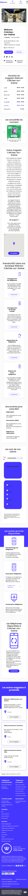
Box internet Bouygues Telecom (21, 802)
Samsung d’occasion (21, 787)
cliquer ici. (19, 894)
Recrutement (5, 818)
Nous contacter (5, 814)
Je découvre (14, 671)
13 (15, 141)
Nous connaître (5, 816)
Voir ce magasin (14, 717)
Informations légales (21, 879)
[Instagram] (10, 57)
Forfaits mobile (7, 799)
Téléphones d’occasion (19, 781)
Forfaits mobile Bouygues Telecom (6, 802)
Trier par (4, 458)
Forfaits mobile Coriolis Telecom (7, 805)
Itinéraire (19, 52)
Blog (24, 865)
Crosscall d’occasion (21, 795)
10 (10, 141)
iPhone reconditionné (7, 784)
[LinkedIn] (12, 57)
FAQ (2, 811)
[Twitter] (7, 57)
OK (25, 892)
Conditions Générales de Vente (9, 881)
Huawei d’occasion (20, 793)
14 (17, 141)
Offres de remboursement (8, 839)
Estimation (20, 3)
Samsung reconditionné (5, 787)
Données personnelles (7, 879)
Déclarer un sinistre (6, 841)
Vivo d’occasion (19, 791)
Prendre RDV (8, 52)
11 (12, 141)
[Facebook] (4, 57)
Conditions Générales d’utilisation (10, 884)
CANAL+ (3, 837)
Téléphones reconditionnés (7, 781)
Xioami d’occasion (20, 789)
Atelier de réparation (6, 824)
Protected (4, 832)
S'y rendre (14, 253)
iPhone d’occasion (20, 784)
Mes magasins (12, 3)
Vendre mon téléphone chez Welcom (10, 826)
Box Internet (20, 799)
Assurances (4, 834)
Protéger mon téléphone (11, 586)
